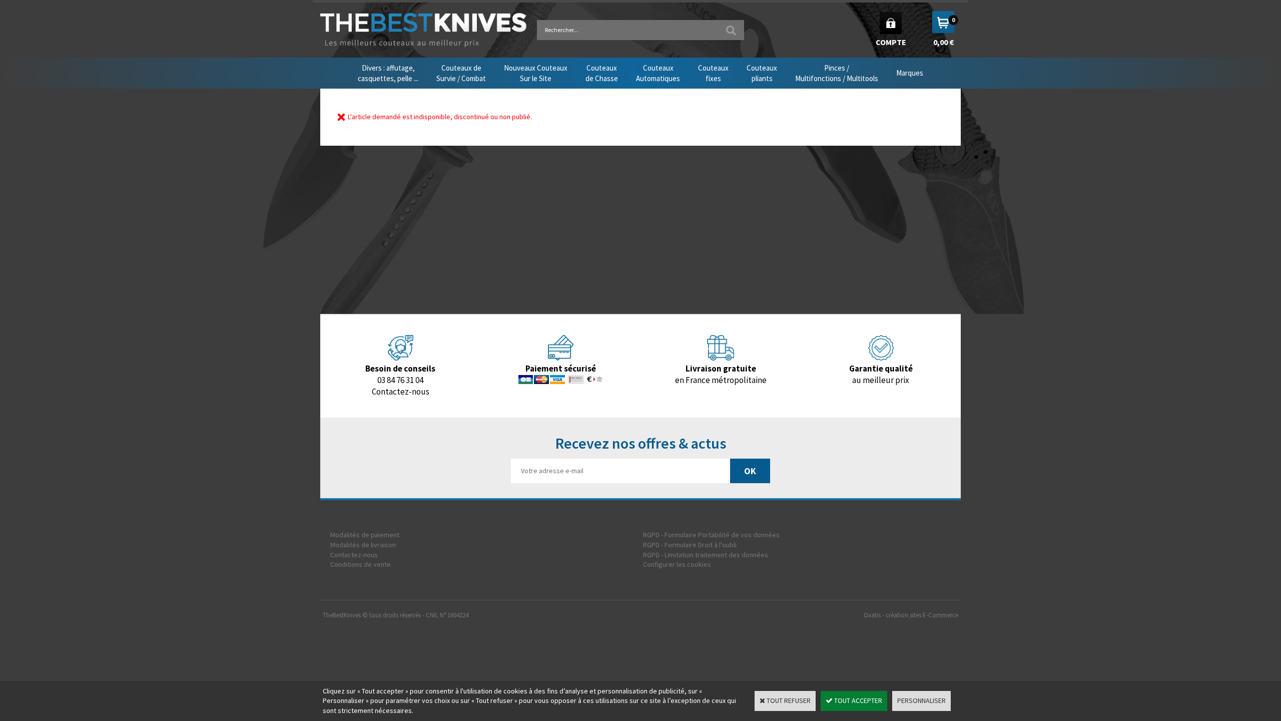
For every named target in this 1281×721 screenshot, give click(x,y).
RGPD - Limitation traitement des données (705, 554)
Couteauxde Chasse (601, 73)
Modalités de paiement (364, 534)
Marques (909, 73)
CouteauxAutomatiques (658, 73)
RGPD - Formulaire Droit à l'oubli (690, 544)
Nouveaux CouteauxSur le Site (535, 73)
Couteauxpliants (762, 73)
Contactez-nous (354, 554)
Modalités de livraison (363, 544)
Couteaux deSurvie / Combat (461, 73)
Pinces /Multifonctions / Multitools (836, 73)
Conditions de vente (360, 564)
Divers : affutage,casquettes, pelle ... (388, 73)
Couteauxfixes (713, 73)
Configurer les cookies (677, 564)
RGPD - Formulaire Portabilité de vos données (711, 534)
